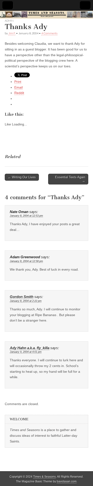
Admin (9, 20)
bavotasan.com (67, 481)
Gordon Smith (21, 297)
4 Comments (49, 33)
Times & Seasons (44, 476)
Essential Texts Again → (70, 179)
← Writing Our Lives (22, 177)
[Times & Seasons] (46, 15)
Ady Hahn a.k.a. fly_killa (29, 348)
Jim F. (12, 33)
